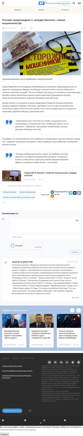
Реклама (15, 358)
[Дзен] (74, 193)
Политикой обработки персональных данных (18, 430)
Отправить (75, 252)
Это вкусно (65, 10)
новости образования (27, 192)
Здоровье (17, 10)
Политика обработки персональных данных (17, 371)
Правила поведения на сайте (12, 366)
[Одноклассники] (52, 196)
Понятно (4, 434)
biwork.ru (51, 381)
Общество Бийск (9, 192)
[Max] (79, 193)
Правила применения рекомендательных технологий (16, 377)
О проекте (5, 358)
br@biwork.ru (58, 387)
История (41, 10)
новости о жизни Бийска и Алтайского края (19, 197)
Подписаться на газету (12, 411)
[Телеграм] (70, 193)
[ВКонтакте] (52, 192)
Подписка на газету (27, 358)
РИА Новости (49, 92)
